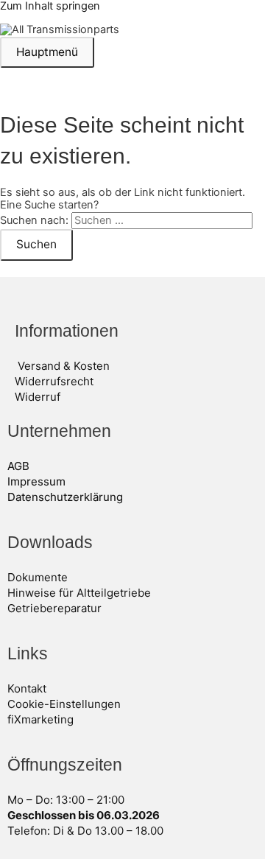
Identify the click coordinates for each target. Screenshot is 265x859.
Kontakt (26, 688)
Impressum (36, 481)
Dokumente (37, 577)
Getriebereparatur (54, 608)
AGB (18, 466)
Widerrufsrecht (54, 381)
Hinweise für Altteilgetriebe (79, 593)
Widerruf (37, 397)
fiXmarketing (40, 719)
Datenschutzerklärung (65, 497)
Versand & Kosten (64, 366)
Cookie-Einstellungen (64, 704)
